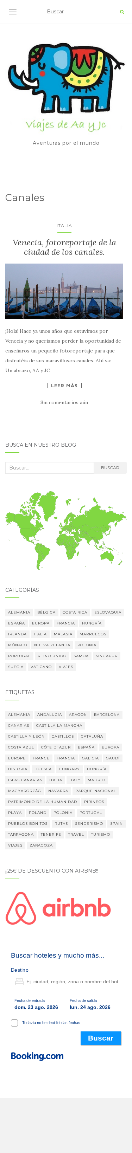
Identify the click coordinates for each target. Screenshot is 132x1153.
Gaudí (113, 758)
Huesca (43, 769)
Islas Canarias (25, 780)
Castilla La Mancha (59, 725)
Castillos (63, 736)
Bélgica (46, 612)
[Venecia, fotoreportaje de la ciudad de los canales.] (64, 291)
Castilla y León (26, 736)
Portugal (19, 656)
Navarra (58, 791)
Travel (76, 834)
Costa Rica (75, 612)
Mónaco (17, 645)
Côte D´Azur (56, 747)
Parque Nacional (95, 791)
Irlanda (17, 634)
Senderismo (89, 823)
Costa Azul (21, 747)
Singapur (107, 656)
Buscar (110, 467)
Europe (17, 758)
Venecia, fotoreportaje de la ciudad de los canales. (64, 247)
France (41, 758)
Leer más (64, 385)
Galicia (90, 758)
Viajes (66, 667)
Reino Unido (52, 656)
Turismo (100, 834)
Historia (17, 769)
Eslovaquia (107, 612)
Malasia (63, 634)
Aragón (78, 714)
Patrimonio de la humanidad (42, 801)
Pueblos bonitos (28, 823)
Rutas (61, 823)
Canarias (18, 725)
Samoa (81, 656)
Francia (66, 623)
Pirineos (94, 801)
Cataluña (92, 736)
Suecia (16, 667)
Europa (41, 623)
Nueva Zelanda (52, 645)
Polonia (86, 645)
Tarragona (21, 834)
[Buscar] (122, 12)
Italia (64, 225)
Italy (75, 780)
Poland (37, 812)
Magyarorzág (24, 791)
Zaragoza (41, 845)
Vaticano (41, 667)
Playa (15, 812)
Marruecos (93, 634)
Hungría (92, 623)
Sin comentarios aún (64, 402)
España (16, 623)
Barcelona (107, 714)
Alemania (19, 612)
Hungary (69, 769)
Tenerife (51, 834)
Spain (116, 823)
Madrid (96, 780)
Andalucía (49, 714)
